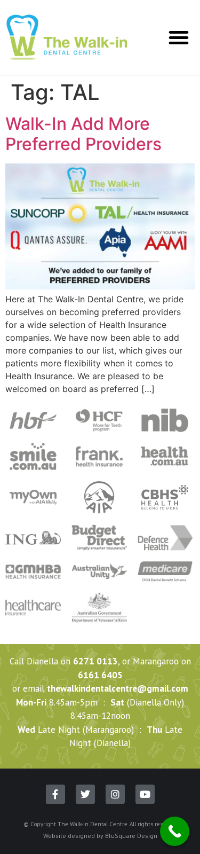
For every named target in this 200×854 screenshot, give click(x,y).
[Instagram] (115, 794)
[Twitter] (85, 794)
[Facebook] (55, 794)
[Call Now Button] (174, 831)
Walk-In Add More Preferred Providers (83, 133)
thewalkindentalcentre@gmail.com (117, 688)
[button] (179, 37)
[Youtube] (145, 794)
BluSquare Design (131, 836)
